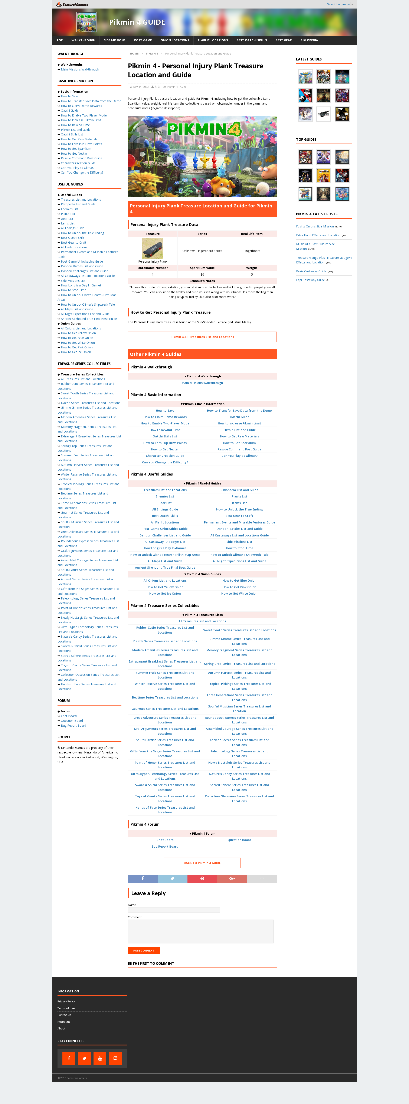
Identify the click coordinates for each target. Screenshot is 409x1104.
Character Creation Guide (165, 456)
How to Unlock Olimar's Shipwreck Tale (239, 555)
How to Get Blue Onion (239, 580)
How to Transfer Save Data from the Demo (239, 410)
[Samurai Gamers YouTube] (100, 1058)
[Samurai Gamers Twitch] (115, 1058)
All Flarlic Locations (165, 522)
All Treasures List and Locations (202, 621)
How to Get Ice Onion (165, 593)
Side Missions (114, 40)
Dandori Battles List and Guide (239, 529)
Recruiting (64, 1022)
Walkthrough (83, 40)
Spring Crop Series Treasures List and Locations (239, 664)
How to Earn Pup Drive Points (165, 443)
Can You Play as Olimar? (240, 456)
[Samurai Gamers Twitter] (84, 1058)
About (61, 1028)
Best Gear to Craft (239, 516)
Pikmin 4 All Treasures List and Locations (202, 337)
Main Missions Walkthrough (202, 383)
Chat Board (165, 840)
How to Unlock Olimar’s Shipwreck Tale (88, 304)
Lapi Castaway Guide (310, 280)
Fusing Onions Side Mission (315, 226)
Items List (239, 503)
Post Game (143, 40)
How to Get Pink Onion (239, 587)
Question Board (239, 840)
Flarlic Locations (213, 40)
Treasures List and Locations (165, 490)
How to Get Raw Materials (239, 436)
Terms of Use (66, 1008)
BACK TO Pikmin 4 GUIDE (202, 863)
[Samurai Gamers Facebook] (68, 1058)
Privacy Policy (66, 1001)
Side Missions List (239, 542)
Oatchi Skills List (165, 436)
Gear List (165, 503)
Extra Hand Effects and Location (318, 235)
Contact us (64, 1015)
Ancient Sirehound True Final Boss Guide (165, 567)
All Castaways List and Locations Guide (239, 535)
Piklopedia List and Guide (239, 490)
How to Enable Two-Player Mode (165, 423)
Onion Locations (175, 40)
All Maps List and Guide (165, 561)
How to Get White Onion (239, 593)
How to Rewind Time (165, 430)
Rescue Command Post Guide (239, 449)
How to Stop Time (239, 548)
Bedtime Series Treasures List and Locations (165, 697)
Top (59, 40)
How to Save (165, 410)
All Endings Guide (165, 509)
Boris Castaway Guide (311, 271)
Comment (135, 917)
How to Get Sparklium (239, 443)
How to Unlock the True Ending (239, 509)
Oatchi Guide (239, 417)
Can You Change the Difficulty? (165, 462)
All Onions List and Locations (165, 580)
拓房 (157, 87)
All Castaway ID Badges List (165, 542)
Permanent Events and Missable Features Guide (239, 522)
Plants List (239, 496)
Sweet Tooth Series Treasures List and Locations (239, 630)
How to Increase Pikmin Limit (239, 423)
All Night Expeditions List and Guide (239, 561)
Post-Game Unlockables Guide (165, 529)
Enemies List (165, 496)
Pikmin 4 (172, 87)
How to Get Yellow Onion (165, 587)
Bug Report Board (165, 846)
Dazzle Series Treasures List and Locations (165, 641)
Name (132, 905)
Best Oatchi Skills (252, 40)
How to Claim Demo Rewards (165, 417)
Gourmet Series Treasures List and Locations (165, 709)
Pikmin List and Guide (239, 430)
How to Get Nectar (165, 449)
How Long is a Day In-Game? (165, 548)
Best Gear (284, 40)
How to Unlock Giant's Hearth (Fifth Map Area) (165, 555)
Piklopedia (309, 40)
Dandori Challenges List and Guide (165, 535)
